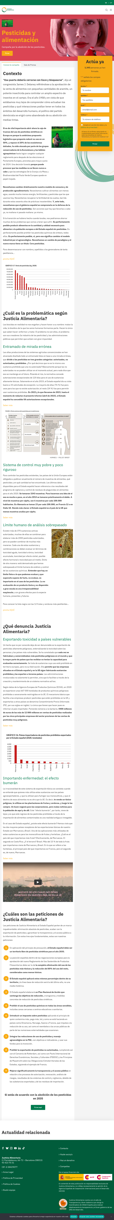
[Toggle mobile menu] (111, 10)
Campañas (65, 1166)
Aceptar (74, 1216)
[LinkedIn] (19, 1148)
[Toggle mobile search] (106, 10)
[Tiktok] (23, 1148)
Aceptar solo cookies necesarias (91, 1216)
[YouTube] (15, 1148)
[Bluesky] (7, 1148)
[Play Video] (38, 882)
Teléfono (84, 115)
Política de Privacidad (13, 1178)
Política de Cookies (11, 1184)
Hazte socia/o (66, 1154)
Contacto (64, 1148)
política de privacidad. (89, 127)
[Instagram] (11, 1148)
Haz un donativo (67, 1160)
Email (83, 105)
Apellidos (84, 95)
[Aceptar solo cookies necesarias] (111, 1217)
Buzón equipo (9, 1190)
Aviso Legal (8, 1172)
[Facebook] (3, 1148)
